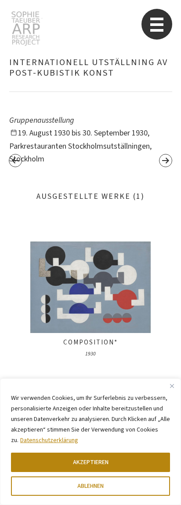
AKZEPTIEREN (91, 462)
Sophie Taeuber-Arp (25, 28)
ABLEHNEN (90, 486)
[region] (90, 441)
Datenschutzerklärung (49, 440)
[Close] (172, 386)
